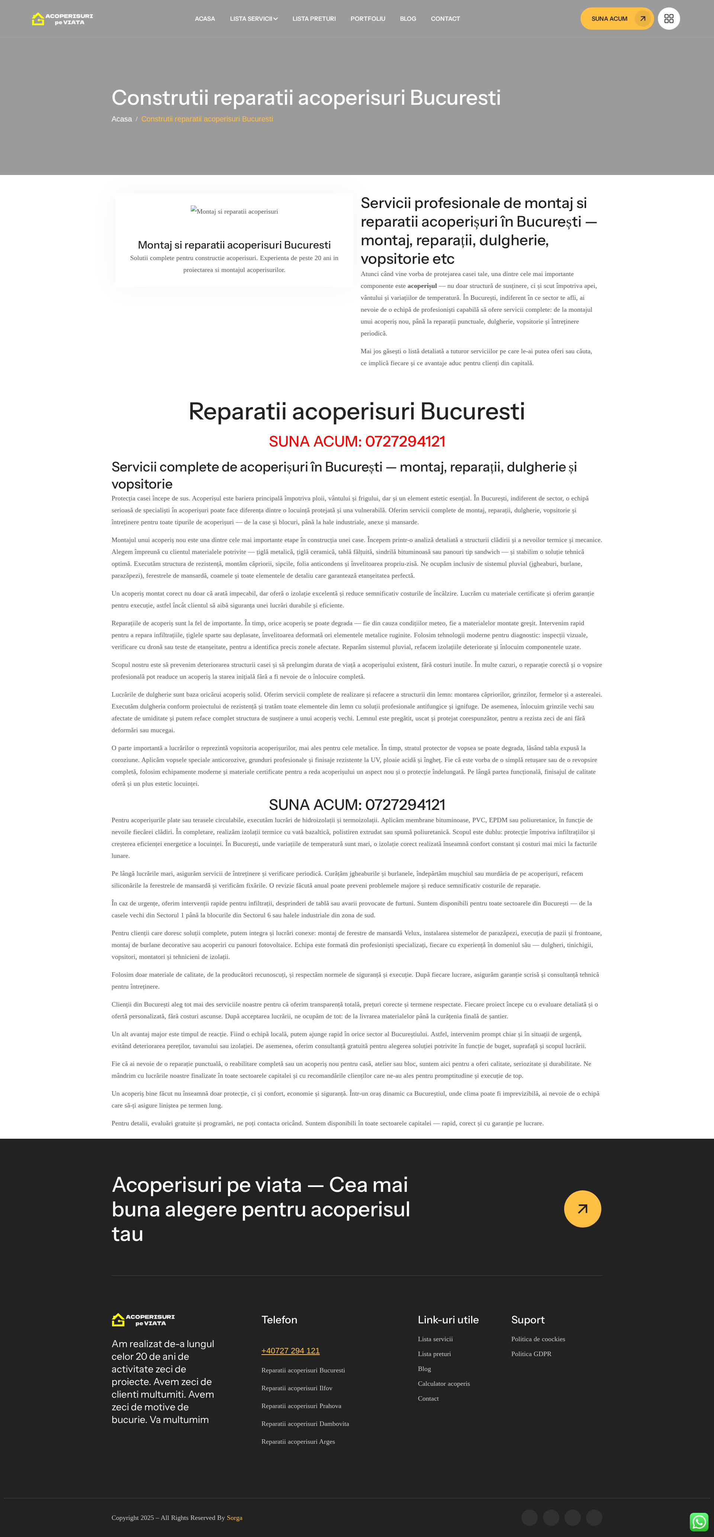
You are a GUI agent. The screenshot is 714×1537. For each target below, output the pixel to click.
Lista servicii (251, 18)
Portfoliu (368, 18)
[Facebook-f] (529, 1518)
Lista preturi (314, 18)
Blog (408, 18)
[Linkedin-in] (594, 1518)
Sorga (234, 1517)
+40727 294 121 (290, 1350)
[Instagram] (573, 1518)
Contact (445, 18)
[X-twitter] (551, 1518)
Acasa (205, 18)
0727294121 (405, 804)
